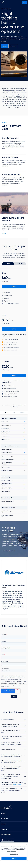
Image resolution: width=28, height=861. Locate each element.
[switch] (14, 263)
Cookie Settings (14, 854)
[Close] (26, 844)
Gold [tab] (14, 412)
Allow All (14, 858)
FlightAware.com (16, 784)
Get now (4, 46)
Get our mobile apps (8, 840)
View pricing (13, 46)
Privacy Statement (11, 851)
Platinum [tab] (22, 412)
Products (4, 829)
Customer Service (6, 834)
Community (4, 818)
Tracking (3, 824)
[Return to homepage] (3, 2)
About (3, 813)
